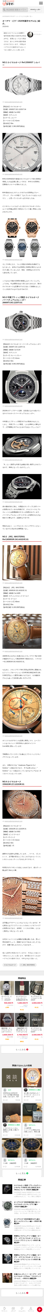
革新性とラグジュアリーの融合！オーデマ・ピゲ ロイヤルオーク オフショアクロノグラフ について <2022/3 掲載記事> (27, 1239)
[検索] (4, 9)
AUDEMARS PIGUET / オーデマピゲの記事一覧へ (17, 16)
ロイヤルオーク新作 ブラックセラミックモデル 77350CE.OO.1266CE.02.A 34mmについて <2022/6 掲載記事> (28, 1187)
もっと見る (21, 1173)
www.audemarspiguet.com (13, 102)
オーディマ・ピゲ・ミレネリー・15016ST (6, 998)
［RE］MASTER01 (28, 965)
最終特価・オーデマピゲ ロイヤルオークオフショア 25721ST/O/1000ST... (7, 1030)
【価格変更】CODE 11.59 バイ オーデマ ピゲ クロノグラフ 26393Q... (21, 1030)
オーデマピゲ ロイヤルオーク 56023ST (36, 1030)
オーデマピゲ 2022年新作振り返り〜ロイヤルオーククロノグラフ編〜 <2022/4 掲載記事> (27, 1204)
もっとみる (21, 1050)
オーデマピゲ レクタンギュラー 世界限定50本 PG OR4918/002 (22, 998)
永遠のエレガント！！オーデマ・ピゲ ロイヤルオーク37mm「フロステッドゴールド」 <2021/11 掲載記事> (27, 1276)
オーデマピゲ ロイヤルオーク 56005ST (36, 998)
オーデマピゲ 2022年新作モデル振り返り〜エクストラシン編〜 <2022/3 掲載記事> (27, 1221)
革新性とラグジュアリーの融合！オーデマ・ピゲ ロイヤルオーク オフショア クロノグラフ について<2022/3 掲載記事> (27, 1258)
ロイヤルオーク (10, 965)
